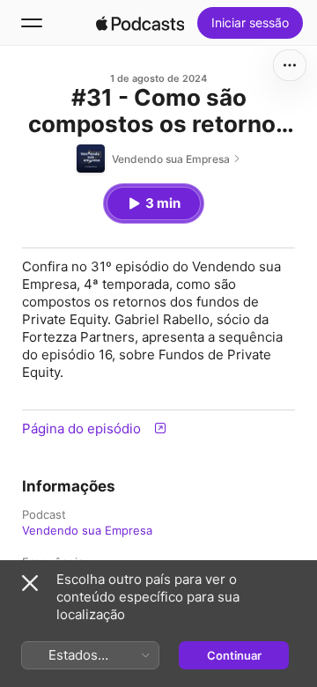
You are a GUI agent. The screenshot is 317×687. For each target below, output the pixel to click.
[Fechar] (30, 583)
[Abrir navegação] (31, 23)
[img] (140, 23)
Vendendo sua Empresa (87, 530)
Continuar (234, 655)
